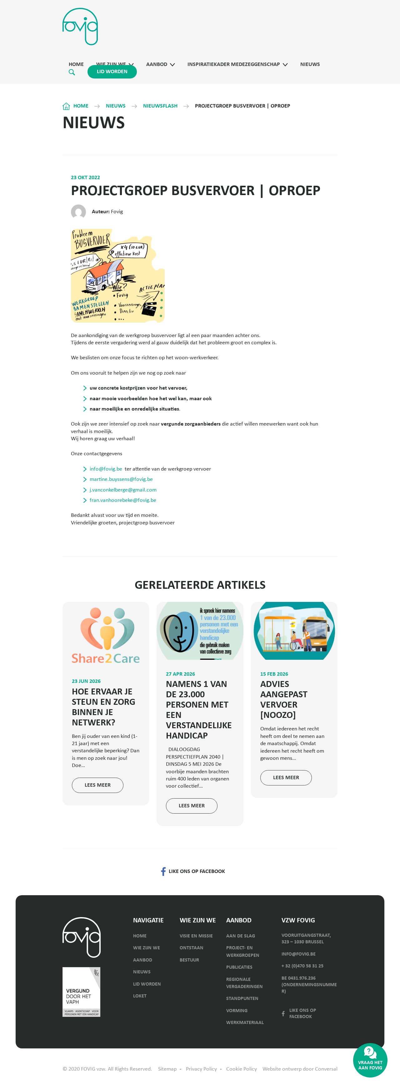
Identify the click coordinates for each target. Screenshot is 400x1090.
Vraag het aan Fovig (370, 1065)
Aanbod (156, 65)
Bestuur (189, 960)
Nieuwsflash (160, 106)
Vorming (237, 1010)
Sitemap (167, 1069)
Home (76, 65)
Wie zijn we (111, 65)
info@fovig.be (106, 469)
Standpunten (242, 998)
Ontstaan (191, 948)
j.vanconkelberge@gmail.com (123, 490)
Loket (140, 996)
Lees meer (98, 785)
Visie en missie (196, 936)
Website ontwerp (282, 1069)
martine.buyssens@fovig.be (121, 479)
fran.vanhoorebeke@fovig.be (123, 500)
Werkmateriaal (245, 1022)
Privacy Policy (201, 1069)
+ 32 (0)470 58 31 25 (302, 966)
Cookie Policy (241, 1069)
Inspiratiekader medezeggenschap (234, 65)
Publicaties (239, 967)
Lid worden (112, 72)
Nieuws (310, 65)
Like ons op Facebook (302, 1013)
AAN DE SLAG (240, 936)
